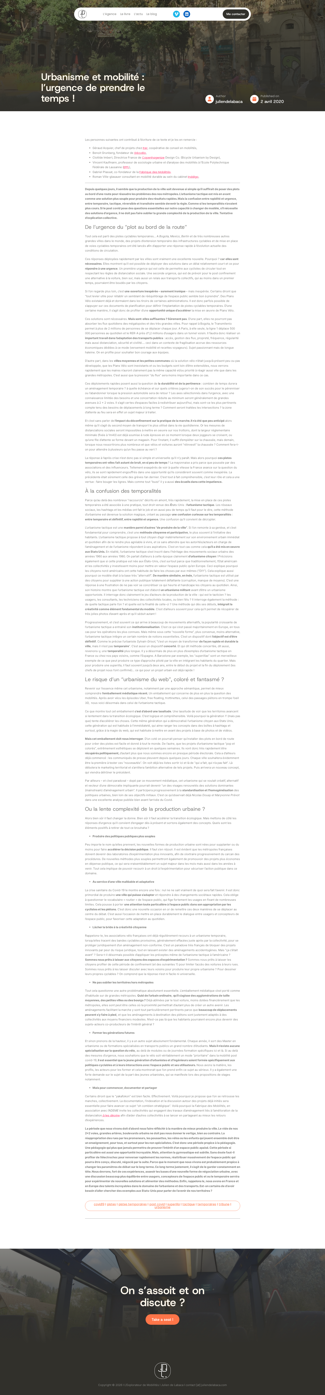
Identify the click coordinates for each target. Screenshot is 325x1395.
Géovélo (140, 153)
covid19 (99, 1204)
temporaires (206, 1204)
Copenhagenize (153, 157)
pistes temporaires (132, 1204)
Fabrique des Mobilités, (155, 172)
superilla (173, 1204)
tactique (188, 1204)
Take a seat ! (162, 1319)
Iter (145, 148)
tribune (224, 1204)
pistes (111, 1204)
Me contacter (235, 14)
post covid (157, 1204)
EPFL (126, 167)
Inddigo (193, 177)
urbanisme (162, 1207)
